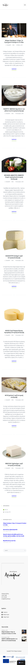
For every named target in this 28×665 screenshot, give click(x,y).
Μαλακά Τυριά (6, 614)
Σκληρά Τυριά (6, 617)
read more (14, 69)
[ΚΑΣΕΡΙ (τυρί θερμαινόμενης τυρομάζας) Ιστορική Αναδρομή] (14, 315)
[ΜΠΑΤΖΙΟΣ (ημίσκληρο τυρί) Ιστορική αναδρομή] (14, 451)
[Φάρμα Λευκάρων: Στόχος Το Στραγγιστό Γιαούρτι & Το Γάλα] (14, 30)
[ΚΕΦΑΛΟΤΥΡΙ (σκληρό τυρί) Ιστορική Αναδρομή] (14, 240)
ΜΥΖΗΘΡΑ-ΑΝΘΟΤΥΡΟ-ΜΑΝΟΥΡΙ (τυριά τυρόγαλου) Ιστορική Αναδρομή (14, 177)
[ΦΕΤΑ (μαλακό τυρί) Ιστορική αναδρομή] (14, 384)
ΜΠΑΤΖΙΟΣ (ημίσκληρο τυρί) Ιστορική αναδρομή (14, 464)
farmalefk (9, 45)
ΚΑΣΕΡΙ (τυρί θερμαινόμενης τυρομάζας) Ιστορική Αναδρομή (14, 331)
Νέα (13, 45)
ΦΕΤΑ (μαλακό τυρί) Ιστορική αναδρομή (14, 396)
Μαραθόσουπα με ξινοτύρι (9, 540)
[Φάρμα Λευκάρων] (6, 5)
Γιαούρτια (5, 612)
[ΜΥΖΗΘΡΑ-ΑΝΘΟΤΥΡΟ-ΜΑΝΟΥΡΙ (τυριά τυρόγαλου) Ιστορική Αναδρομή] (14, 164)
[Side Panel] (24, 4)
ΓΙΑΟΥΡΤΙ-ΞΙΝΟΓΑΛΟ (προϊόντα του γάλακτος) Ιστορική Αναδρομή (14, 110)
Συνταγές (7, 512)
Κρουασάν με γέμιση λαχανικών (10, 529)
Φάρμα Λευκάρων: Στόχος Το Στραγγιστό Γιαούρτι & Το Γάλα (14, 41)
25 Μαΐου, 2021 (19, 45)
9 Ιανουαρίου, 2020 (19, 113)
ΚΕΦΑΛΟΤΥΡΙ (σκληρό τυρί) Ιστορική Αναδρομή (14, 257)
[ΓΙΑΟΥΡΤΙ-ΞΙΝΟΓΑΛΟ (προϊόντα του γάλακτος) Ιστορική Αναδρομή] (14, 95)
